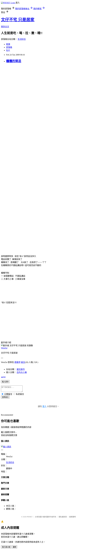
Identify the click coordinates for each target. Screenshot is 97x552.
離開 (14, 547)
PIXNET (29, 517)
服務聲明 (72, 517)
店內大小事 (22, 372)
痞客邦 (17, 362)
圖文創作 (21, 369)
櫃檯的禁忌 (13, 61)
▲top (3, 377)
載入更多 (5, 382)
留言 (23, 362)
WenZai (4, 348)
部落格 (9, 47)
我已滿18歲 (6, 547)
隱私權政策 (63, 517)
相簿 (8, 44)
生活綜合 (22, 39)
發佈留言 (5, 397)
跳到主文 (5, 27)
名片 (8, 50)
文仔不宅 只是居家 (17, 19)
